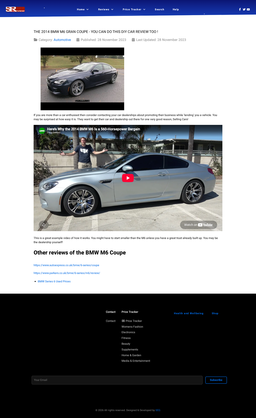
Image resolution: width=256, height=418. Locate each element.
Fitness (126, 338)
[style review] (15, 9)
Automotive (62, 39)
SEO (158, 410)
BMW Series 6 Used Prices (54, 281)
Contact (110, 321)
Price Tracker (134, 321)
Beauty (126, 344)
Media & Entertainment (136, 361)
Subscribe (216, 380)
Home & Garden (131, 355)
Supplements (130, 349)
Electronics (128, 332)
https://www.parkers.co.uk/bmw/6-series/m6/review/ (67, 273)
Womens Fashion (132, 327)
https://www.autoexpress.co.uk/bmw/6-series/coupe (66, 265)
